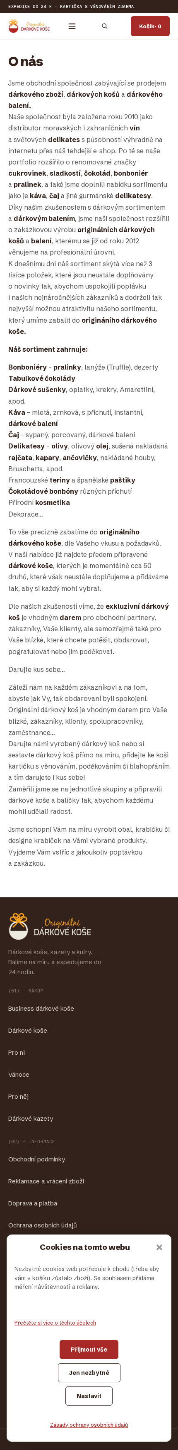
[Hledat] (104, 26)
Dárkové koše (27, 1030)
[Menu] (72, 26)
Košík (150, 26)
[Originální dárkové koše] (29, 26)
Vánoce (18, 1074)
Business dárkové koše (41, 1008)
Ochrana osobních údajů (42, 1225)
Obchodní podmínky (36, 1159)
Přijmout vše (89, 1349)
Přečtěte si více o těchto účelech (55, 1323)
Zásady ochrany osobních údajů (89, 1425)
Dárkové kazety (30, 1118)
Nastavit (89, 1396)
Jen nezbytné (89, 1373)
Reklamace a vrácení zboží (46, 1181)
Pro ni (16, 1052)
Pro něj (18, 1096)
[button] (159, 1247)
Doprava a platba (32, 1203)
